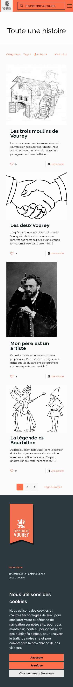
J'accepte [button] (36, 657)
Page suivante (52, 487)
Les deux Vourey (29, 225)
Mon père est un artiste (29, 345)
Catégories (12, 54)
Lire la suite (57, 164)
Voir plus (61, 54)
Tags (26, 54)
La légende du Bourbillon (27, 440)
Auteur (41, 54)
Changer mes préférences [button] (36, 673)
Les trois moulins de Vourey (34, 133)
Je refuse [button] (36, 665)
